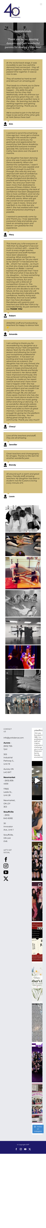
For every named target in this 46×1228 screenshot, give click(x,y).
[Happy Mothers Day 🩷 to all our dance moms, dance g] (37, 982)
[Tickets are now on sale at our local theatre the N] (37, 941)
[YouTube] (6, 872)
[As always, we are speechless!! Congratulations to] (37, 1022)
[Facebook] (6, 859)
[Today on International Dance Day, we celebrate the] (37, 1103)
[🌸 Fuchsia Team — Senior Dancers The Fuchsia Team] (37, 901)
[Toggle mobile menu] (41, 4)
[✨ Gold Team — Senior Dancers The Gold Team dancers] (37, 861)
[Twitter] (6, 878)
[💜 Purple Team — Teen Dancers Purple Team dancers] (37, 1062)
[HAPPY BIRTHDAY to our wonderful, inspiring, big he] (37, 820)
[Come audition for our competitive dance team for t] (37, 780)
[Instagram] (6, 865)
